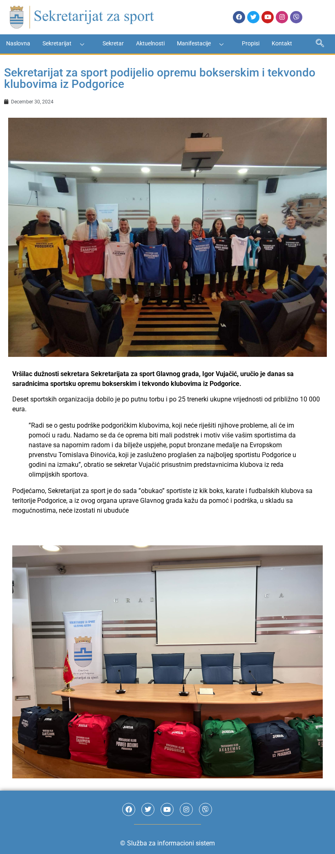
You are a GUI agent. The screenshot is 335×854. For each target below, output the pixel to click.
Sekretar (113, 43)
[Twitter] (253, 17)
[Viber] (296, 17)
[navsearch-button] (320, 44)
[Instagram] (282, 17)
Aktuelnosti (150, 43)
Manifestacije (194, 43)
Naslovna (18, 43)
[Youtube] (267, 17)
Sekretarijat (56, 43)
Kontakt (282, 43)
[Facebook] (239, 17)
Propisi (250, 43)
